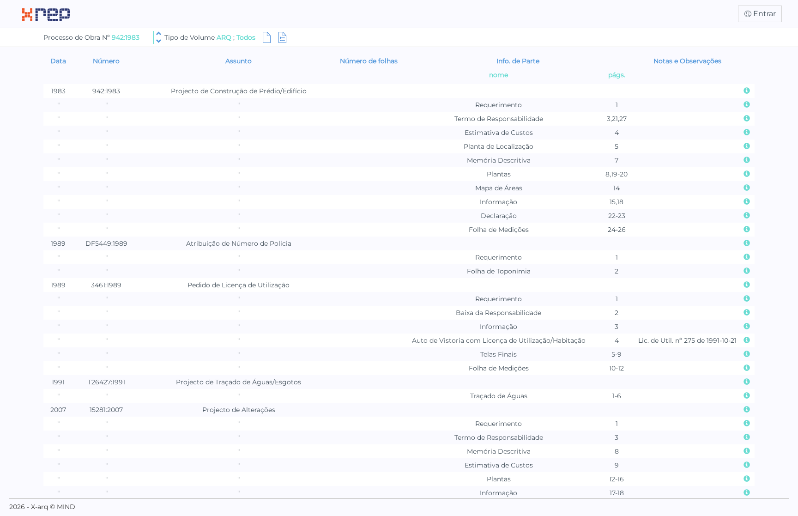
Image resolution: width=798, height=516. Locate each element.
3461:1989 (106, 285)
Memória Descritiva (499, 160)
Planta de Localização (498, 146)
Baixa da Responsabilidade (498, 313)
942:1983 (125, 37)
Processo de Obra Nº (77, 37)
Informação (498, 202)
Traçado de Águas (498, 396)
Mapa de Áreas (498, 188)
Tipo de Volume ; (209, 37)
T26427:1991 (106, 382)
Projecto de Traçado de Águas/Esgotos (238, 382)
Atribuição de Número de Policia (238, 243)
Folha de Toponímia (499, 271)
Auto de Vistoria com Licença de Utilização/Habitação (499, 340)
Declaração (499, 216)
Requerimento (498, 105)
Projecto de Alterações (238, 410)
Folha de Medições (499, 229)
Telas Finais (498, 354)
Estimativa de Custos (499, 132)
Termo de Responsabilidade (498, 119)
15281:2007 (106, 410)
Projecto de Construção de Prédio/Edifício (239, 91)
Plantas (499, 174)
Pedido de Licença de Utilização (238, 285)
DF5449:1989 (106, 243)
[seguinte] (159, 41)
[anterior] (159, 33)
